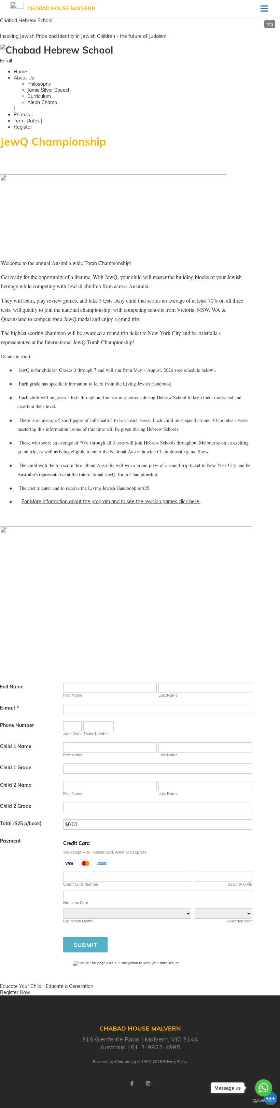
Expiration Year (238, 921)
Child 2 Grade (15, 806)
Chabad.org (125, 1061)
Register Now (15, 992)
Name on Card (75, 902)
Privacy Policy (175, 1061)
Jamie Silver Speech (49, 90)
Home (20, 72)
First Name (72, 695)
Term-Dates (27, 121)
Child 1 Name (15, 746)
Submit (85, 944)
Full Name (12, 687)
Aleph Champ (42, 102)
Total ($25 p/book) (21, 823)
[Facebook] (131, 1083)
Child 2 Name (15, 785)
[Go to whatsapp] (263, 1087)
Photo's (22, 115)
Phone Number (17, 725)
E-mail (9, 708)
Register (23, 127)
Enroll (6, 61)
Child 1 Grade (15, 767)
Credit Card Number (80, 884)
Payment (10, 841)
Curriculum (39, 96)
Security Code (240, 884)
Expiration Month (78, 921)
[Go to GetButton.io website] (264, 1101)
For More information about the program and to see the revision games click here (111, 501)
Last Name (168, 695)
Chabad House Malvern (61, 8)
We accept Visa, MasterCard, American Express (104, 852)
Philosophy (39, 84)
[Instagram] (148, 1083)
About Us (24, 78)
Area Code (72, 733)
